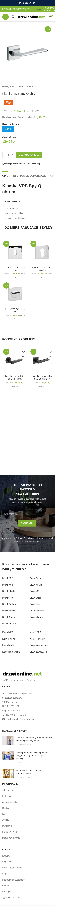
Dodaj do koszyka (29, 155)
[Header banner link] (27, 3)
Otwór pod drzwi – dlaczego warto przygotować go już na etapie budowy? (32, 755)
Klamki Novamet (37, 639)
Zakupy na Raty (9, 802)
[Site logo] (31, 17)
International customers (13, 880)
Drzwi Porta (7, 585)
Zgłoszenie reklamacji (12, 898)
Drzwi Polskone (9, 604)
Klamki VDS (32, 87)
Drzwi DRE (7, 578)
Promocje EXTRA (10, 832)
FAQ (4, 814)
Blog (4, 874)
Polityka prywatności (12, 868)
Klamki (21, 87)
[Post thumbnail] (8, 741)
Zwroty (5, 820)
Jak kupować (8, 790)
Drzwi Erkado (8, 591)
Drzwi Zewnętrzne (38, 652)
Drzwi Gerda (35, 598)
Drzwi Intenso (8, 611)
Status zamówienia (11, 838)
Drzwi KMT (35, 591)
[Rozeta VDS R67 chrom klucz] (15, 252)
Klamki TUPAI (8, 639)
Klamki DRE (35, 632)
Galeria (5, 886)
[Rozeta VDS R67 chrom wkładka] (42, 252)
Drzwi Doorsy (8, 617)
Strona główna (8, 87)
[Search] (13, 17)
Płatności (6, 796)
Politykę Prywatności (25, 538)
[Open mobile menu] (5, 17)
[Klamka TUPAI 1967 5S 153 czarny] (15, 360)
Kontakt (6, 856)
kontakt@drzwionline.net (23, 719)
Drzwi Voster (8, 598)
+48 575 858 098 (18, 715)
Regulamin (7, 862)
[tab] (5, 175)
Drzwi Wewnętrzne (39, 645)
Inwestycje (7, 826)
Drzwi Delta (35, 578)
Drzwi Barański (9, 624)
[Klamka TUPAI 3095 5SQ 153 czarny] (42, 360)
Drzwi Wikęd (36, 585)
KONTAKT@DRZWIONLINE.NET (15, 9)
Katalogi (6, 892)
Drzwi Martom (36, 617)
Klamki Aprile (8, 645)
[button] (23, 357)
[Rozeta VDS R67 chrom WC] (15, 294)
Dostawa (6, 808)
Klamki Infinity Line (11, 652)
